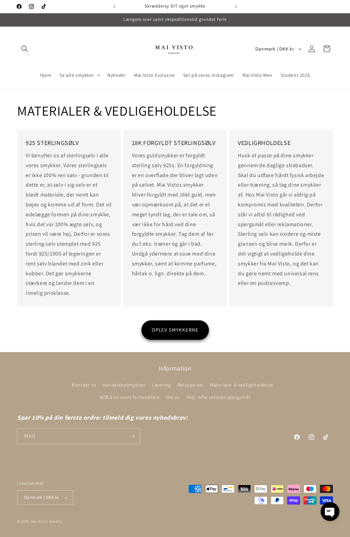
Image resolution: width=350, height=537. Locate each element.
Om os (173, 397)
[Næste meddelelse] (235, 6)
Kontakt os (84, 385)
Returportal (190, 385)
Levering (161, 385)
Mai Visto (39, 521)
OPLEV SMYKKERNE (175, 329)
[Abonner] (132, 436)
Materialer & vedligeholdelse (241, 385)
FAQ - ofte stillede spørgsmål (218, 397)
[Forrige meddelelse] (114, 6)
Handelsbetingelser (124, 385)
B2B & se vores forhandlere (130, 397)
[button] (24, 48)
